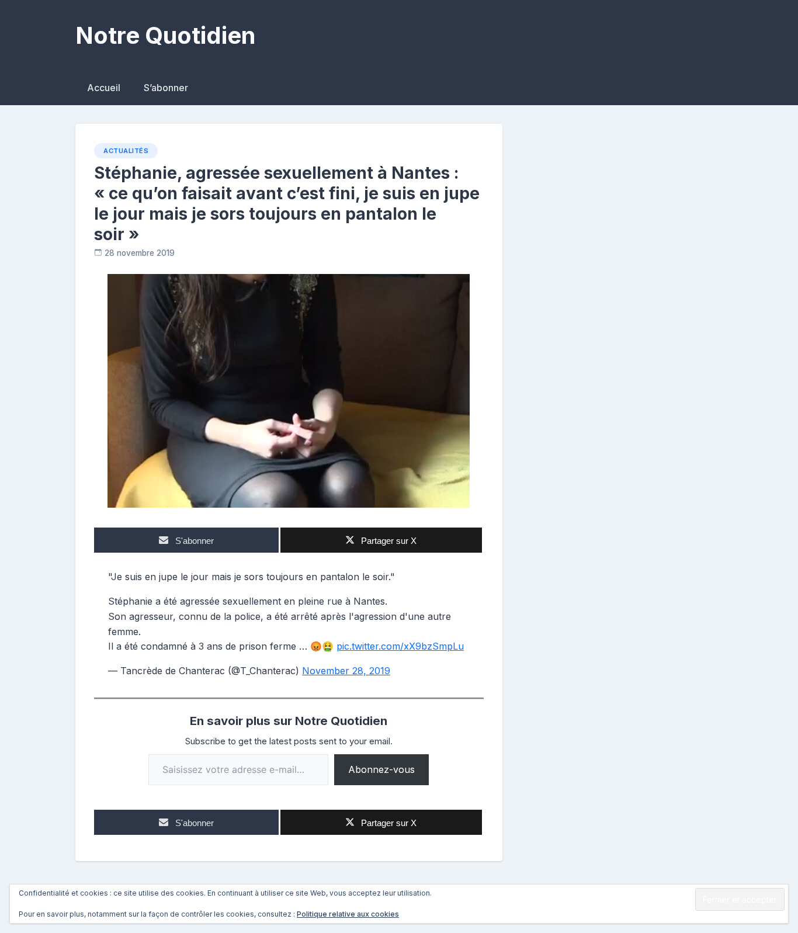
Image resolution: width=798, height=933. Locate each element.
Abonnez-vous (381, 769)
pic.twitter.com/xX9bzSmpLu (400, 646)
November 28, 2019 (346, 671)
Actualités (125, 151)
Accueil (103, 87)
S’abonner (166, 87)
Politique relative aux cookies (348, 914)
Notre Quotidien (165, 35)
